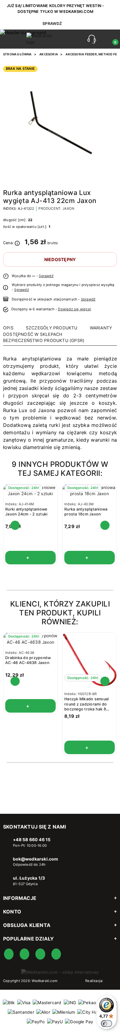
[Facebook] (9, 954)
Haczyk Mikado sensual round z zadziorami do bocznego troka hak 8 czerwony (86, 706)
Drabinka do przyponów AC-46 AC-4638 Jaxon (28, 660)
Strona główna (17, 54)
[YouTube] (24, 954)
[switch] (106, 1023)
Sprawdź (46, 276)
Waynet (110, 981)
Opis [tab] (8, 327)
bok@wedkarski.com (35, 859)
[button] (91, 39)
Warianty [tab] (101, 327)
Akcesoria (48, 54)
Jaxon (68, 208)
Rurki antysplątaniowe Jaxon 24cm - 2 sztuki (26, 511)
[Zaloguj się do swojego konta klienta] (103, 39)
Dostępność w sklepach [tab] (32, 334)
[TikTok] (56, 954)
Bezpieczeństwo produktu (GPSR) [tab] (43, 340)
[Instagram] (40, 954)
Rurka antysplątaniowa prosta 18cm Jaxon (85, 511)
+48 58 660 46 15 (31, 839)
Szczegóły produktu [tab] (52, 327)
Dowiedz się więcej (74, 309)
